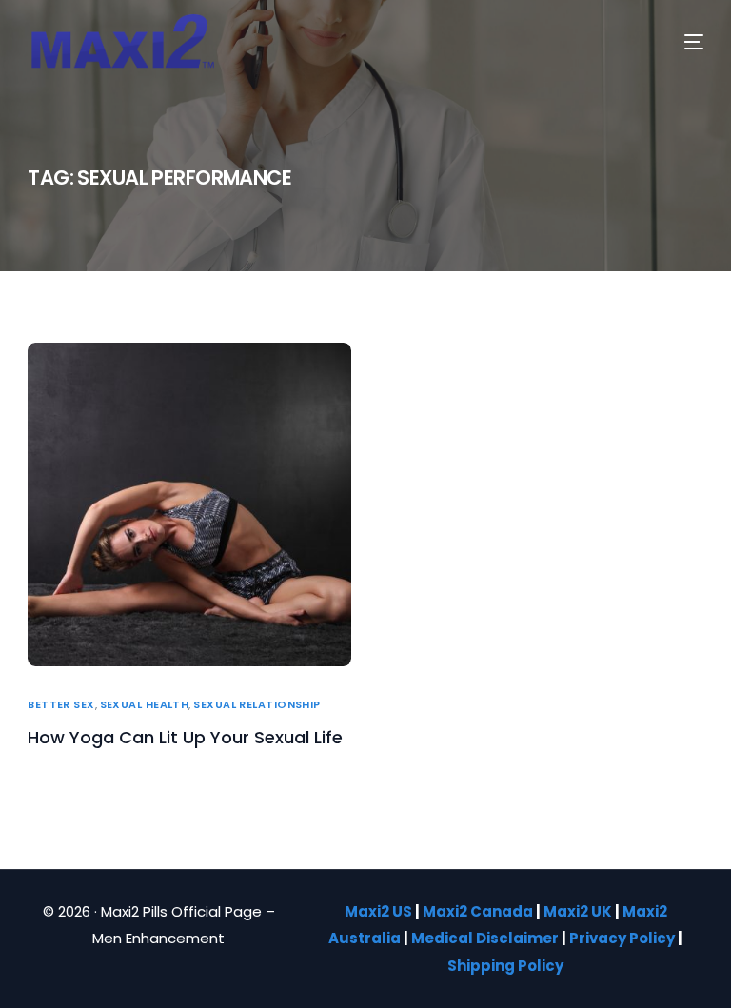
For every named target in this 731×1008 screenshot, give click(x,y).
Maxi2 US (378, 911)
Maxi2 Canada (478, 911)
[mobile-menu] (675, 41)
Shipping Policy (505, 966)
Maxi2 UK (577, 911)
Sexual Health (144, 705)
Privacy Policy (622, 938)
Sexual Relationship (256, 705)
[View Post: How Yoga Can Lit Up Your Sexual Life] (189, 504)
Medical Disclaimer (485, 938)
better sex (61, 705)
